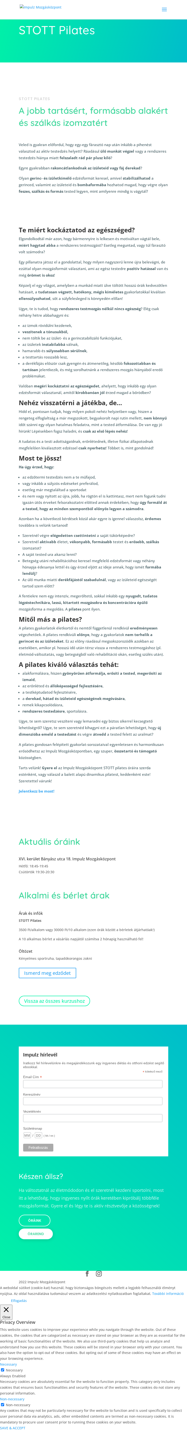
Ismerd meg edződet (47, 973)
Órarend (36, 1233)
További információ (168, 1293)
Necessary (14, 1370)
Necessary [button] (8, 1364)
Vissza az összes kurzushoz (54, 1001)
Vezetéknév (32, 1111)
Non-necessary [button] (12, 1399)
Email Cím (32, 1077)
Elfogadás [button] (19, 1300)
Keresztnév (31, 1094)
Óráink (34, 1220)
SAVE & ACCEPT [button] (12, 1428)
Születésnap (32, 1128)
